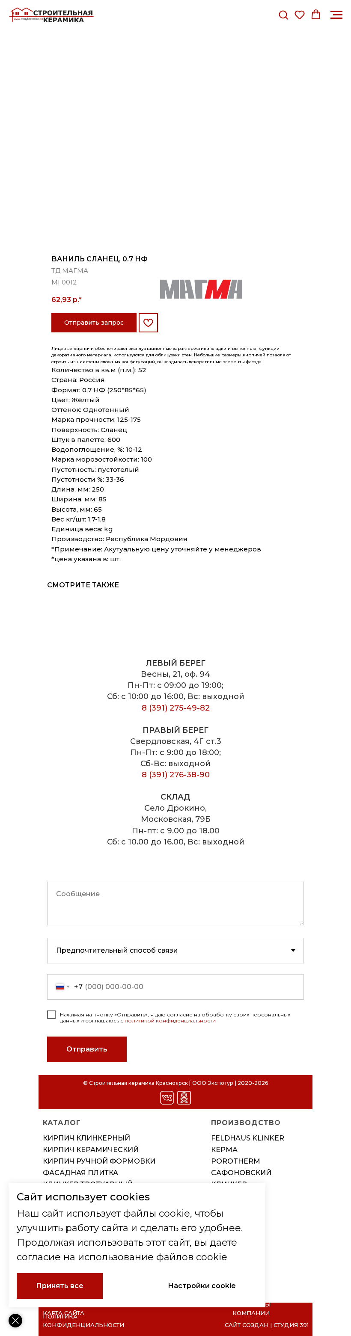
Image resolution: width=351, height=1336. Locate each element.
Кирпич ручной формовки (99, 1161)
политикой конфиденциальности (170, 1020)
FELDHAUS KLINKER (247, 1138)
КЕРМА (224, 1150)
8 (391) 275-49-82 (176, 708)
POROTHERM (235, 1161)
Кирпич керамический (91, 1150)
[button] (283, 14)
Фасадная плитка (80, 1173)
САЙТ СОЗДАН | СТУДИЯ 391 (267, 1324)
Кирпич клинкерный (86, 1138)
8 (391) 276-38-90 (176, 774)
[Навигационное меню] (336, 15)
